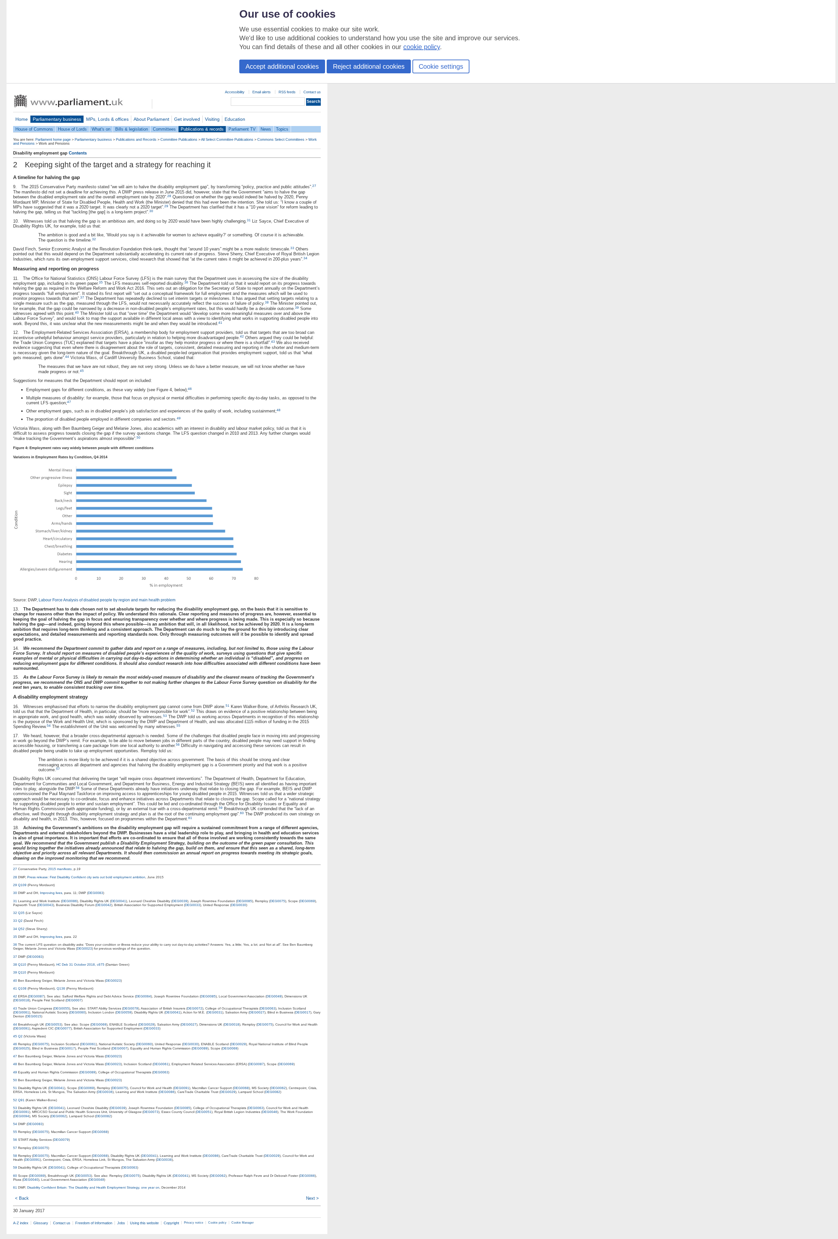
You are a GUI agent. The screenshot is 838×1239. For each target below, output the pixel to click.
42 (242, 336)
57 (58, 769)
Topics (282, 129)
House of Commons (34, 129)
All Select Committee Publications (227, 139)
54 (49, 725)
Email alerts (261, 92)
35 (101, 282)
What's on (101, 129)
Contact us (312, 92)
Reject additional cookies (369, 66)
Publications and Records (136, 139)
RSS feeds (287, 92)
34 (305, 258)
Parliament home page (53, 139)
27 (314, 186)
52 (193, 710)
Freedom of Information (93, 1223)
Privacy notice (193, 1222)
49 (179, 418)
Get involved (187, 119)
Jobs (121, 1223)
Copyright (171, 1223)
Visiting (212, 119)
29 (166, 206)
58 (78, 788)
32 (94, 239)
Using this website (144, 1223)
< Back (22, 1198)
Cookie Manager (242, 1222)
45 (82, 371)
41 (220, 322)
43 (273, 341)
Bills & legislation (131, 129)
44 (67, 356)
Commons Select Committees (280, 139)
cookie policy (421, 46)
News (266, 129)
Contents (78, 153)
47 (69, 402)
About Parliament (151, 119)
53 (165, 716)
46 (190, 389)
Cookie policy (217, 1222)
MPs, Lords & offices (107, 119)
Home (21, 119)
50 (138, 437)
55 (178, 725)
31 (249, 220)
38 (267, 302)
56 (178, 744)
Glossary (40, 1223)
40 (77, 312)
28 (169, 196)
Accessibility (235, 92)
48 (279, 410)
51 (227, 705)
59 (221, 808)
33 (292, 248)
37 (82, 297)
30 (151, 211)
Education (235, 119)
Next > (312, 1198)
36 (186, 282)
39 (297, 307)
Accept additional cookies (282, 66)
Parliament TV (242, 129)
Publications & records (202, 129)
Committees (164, 129)
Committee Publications (178, 139)
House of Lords (72, 129)
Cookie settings (441, 66)
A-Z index (20, 1223)
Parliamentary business (57, 119)
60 (242, 813)
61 (190, 818)
